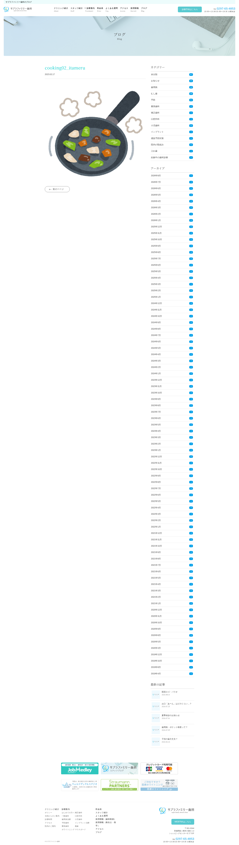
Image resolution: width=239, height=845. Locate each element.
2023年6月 (171, 418)
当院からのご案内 (52, 816)
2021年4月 (171, 584)
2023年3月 (171, 437)
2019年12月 (171, 654)
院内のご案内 (50, 826)
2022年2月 (171, 520)
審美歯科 (155, 106)
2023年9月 (171, 399)
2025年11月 (171, 233)
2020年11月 (171, 616)
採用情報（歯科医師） (106, 819)
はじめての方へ (68, 813)
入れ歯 (154, 151)
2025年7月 (171, 258)
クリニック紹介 (61, 9)
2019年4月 (171, 673)
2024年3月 (171, 361)
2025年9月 (171, 246)
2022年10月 (171, 469)
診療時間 (48, 819)
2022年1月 (171, 527)
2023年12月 (171, 380)
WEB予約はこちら (183, 822)
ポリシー (48, 813)
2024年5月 (171, 348)
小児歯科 (155, 125)
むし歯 (154, 93)
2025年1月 (171, 297)
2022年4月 (171, 507)
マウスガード (80, 829)
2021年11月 (171, 539)
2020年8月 (171, 635)
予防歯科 (65, 823)
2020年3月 (171, 648)
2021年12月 (171, 533)
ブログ (144, 9)
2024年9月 (171, 322)
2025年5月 (171, 271)
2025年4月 (171, 278)
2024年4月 (171, 354)
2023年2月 (171, 444)
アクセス (124, 9)
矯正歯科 (155, 113)
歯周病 (154, 87)
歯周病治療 (66, 819)
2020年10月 (171, 622)
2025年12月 (171, 226)
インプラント (157, 132)
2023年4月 (171, 431)
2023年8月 (171, 405)
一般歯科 (65, 816)
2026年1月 (171, 220)
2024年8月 (171, 329)
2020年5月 (171, 642)
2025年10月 (171, 239)
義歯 (77, 826)
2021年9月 (171, 552)
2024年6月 (171, 341)
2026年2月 (171, 214)
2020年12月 (171, 610)
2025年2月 (171, 290)
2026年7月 (171, 182)
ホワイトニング (68, 829)
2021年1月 (171, 603)
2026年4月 (171, 201)
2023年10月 (171, 393)
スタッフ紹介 (77, 9)
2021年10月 (171, 546)
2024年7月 (171, 335)
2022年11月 (171, 463)
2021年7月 (171, 565)
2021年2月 (171, 597)
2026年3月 (171, 207)
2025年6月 (171, 265)
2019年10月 (171, 661)
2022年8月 (171, 482)
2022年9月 (171, 476)
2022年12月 (171, 456)
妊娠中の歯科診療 (159, 157)
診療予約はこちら (190, 9)
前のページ (58, 189)
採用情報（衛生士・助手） (106, 824)
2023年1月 (171, 450)
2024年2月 (171, 367)
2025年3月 (171, 284)
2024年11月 (171, 310)
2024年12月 (171, 303)
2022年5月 (171, 501)
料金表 (100, 9)
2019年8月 (171, 667)
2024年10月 (171, 316)
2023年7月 (171, 412)
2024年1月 (171, 373)
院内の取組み (157, 144)
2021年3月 (171, 590)
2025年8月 (171, 252)
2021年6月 (171, 571)
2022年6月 (171, 495)
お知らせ (155, 81)
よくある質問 (112, 9)
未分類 (154, 74)
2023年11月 (171, 386)
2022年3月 (171, 514)
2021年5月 (171, 578)
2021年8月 (171, 559)
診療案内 (90, 9)
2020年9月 (171, 629)
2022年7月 (171, 488)
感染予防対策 (157, 138)
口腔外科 (155, 119)
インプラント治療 (82, 823)
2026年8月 (171, 175)
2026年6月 (171, 188)
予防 (153, 100)
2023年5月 (171, 424)
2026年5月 (171, 195)
